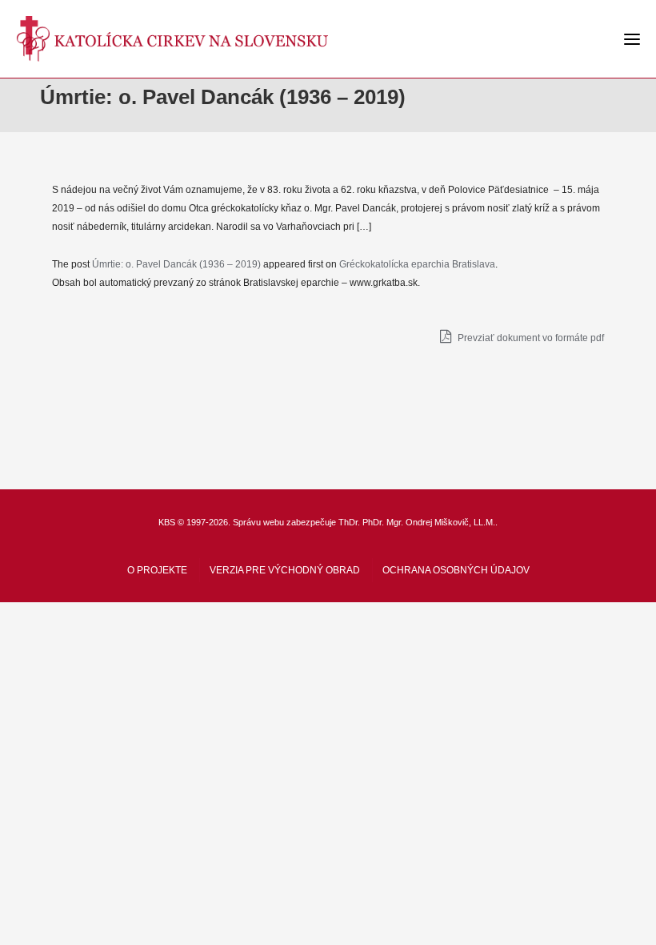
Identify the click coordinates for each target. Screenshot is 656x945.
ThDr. (349, 522)
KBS (166, 522)
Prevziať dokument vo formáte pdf (529, 338)
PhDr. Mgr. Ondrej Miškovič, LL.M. (428, 522)
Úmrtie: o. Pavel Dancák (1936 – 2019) (176, 264)
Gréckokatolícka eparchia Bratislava (417, 264)
